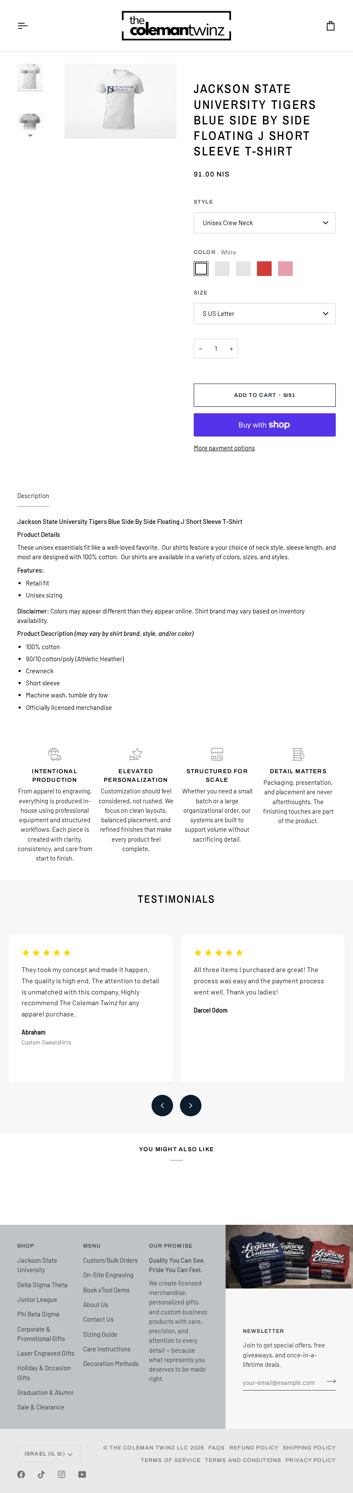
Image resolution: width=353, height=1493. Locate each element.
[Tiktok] (41, 1474)
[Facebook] (21, 1474)
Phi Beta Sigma (38, 1314)
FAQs (216, 1448)
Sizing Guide (100, 1334)
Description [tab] (33, 495)
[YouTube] (82, 1474)
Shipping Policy (309, 1448)
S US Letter (218, 313)
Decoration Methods (111, 1363)
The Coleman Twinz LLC (149, 1448)
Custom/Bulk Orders (110, 1260)
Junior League (37, 1299)
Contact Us (98, 1319)
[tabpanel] (176, 614)
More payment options (224, 448)
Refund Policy (254, 1448)
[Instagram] (61, 1474)
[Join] (329, 1381)
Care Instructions (106, 1349)
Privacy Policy (310, 1460)
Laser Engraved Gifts (45, 1353)
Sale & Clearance (40, 1407)
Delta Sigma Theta (42, 1285)
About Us (95, 1304)
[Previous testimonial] (162, 1105)
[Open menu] (30, 26)
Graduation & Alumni (45, 1392)
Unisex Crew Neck (228, 222)
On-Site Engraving (108, 1275)
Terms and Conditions (243, 1460)
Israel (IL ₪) (45, 1454)
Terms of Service (171, 1460)
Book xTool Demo (106, 1290)
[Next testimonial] (190, 1105)
